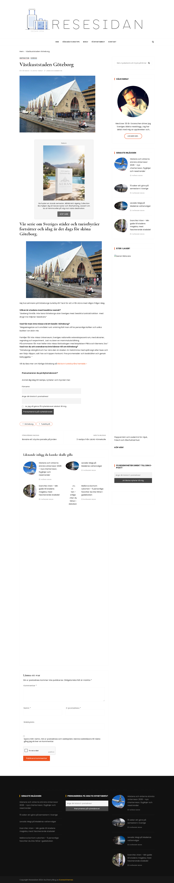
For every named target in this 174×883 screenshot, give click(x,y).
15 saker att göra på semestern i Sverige (39, 814)
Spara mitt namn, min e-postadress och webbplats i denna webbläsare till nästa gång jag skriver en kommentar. (62, 740)
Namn (27, 708)
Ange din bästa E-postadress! (35, 396)
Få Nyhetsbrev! (98, 42)
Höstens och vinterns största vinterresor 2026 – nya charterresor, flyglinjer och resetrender (50, 469)
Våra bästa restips (71, 42)
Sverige (34, 58)
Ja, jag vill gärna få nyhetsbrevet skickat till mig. (45, 406)
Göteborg (29, 424)
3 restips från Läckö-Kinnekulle (91, 439)
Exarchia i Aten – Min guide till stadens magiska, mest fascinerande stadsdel (140, 225)
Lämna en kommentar (54, 70)
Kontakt (112, 42)
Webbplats (29, 722)
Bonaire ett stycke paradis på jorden (39, 439)
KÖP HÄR (64, 214)
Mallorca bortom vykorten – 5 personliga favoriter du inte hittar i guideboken (39, 839)
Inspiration (24, 58)
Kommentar (30, 685)
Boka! (85, 42)
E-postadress (73, 708)
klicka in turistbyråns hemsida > (72, 363)
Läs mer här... (133, 136)
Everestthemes (66, 880)
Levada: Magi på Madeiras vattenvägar (38, 821)
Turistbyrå (45, 424)
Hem (57, 42)
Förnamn (26, 386)
